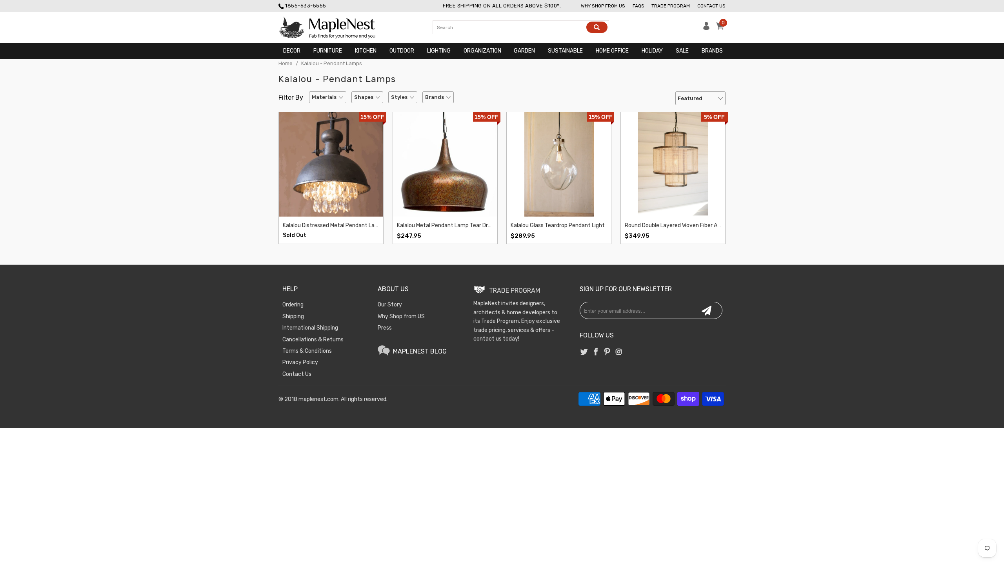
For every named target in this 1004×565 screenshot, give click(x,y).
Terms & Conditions (307, 351)
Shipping (293, 316)
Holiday (652, 50)
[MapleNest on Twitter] (584, 352)
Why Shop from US (401, 316)
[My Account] (706, 28)
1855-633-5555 (305, 6)
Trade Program (670, 6)
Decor (291, 50)
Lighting (439, 50)
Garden (524, 50)
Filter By (290, 97)
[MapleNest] (334, 27)
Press (385, 327)
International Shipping (310, 327)
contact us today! (496, 338)
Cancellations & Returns (313, 339)
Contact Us (711, 6)
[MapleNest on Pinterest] (607, 352)
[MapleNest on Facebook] (595, 352)
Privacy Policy (300, 362)
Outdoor (401, 50)
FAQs (638, 6)
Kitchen (365, 50)
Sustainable (565, 50)
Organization (482, 50)
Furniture (327, 50)
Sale (682, 50)
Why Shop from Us (603, 6)
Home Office (612, 50)
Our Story (390, 304)
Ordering (293, 304)
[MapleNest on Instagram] (618, 352)
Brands (712, 50)
